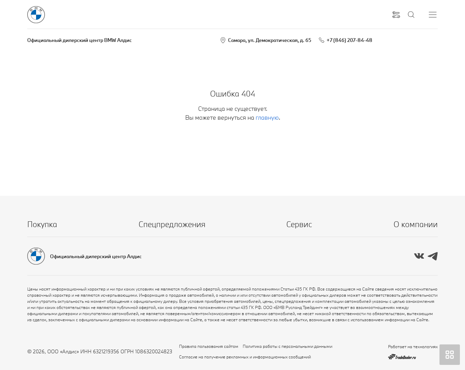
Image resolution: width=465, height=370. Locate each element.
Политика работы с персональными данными (287, 346)
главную (267, 117)
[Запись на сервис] (396, 15)
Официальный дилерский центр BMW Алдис (79, 40)
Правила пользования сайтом (208, 346)
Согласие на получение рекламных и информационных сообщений (245, 356)
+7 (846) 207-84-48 (349, 40)
